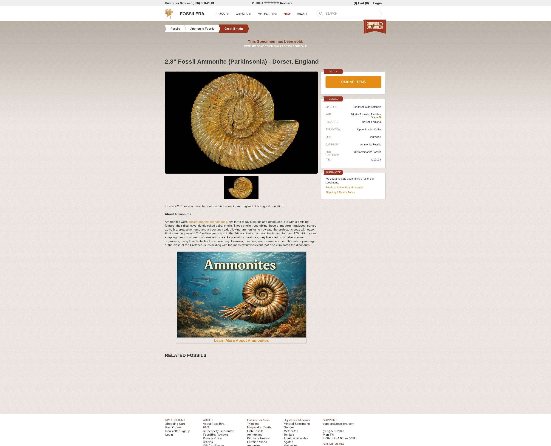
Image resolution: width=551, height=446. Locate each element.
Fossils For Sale (258, 420)
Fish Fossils (255, 431)
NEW (287, 13)
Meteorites (291, 431)
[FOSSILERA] (169, 17)
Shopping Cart (175, 423)
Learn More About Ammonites (241, 340)
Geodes (289, 427)
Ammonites (254, 434)
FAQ (206, 427)
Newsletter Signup (177, 431)
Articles (208, 442)
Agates (288, 442)
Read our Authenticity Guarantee (344, 187)
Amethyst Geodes (296, 438)
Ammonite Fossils (370, 144)
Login (377, 3)
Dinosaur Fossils (258, 438)
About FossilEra (213, 423)
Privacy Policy (212, 438)
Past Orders (173, 427)
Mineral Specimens (297, 423)
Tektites (289, 434)
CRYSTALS (243, 13)
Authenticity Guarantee (218, 431)
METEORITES (267, 13)
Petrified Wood (257, 442)
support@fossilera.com (338, 423)
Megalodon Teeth (259, 427)
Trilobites (253, 423)
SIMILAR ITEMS (353, 82)
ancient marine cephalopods (208, 221)
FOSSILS (223, 13)
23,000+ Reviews (272, 3)
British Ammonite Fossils (367, 152)
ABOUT (302, 13)
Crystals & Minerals (297, 420)
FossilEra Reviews (215, 434)
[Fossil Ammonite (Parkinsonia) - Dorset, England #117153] (241, 172)
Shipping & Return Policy (340, 192)
